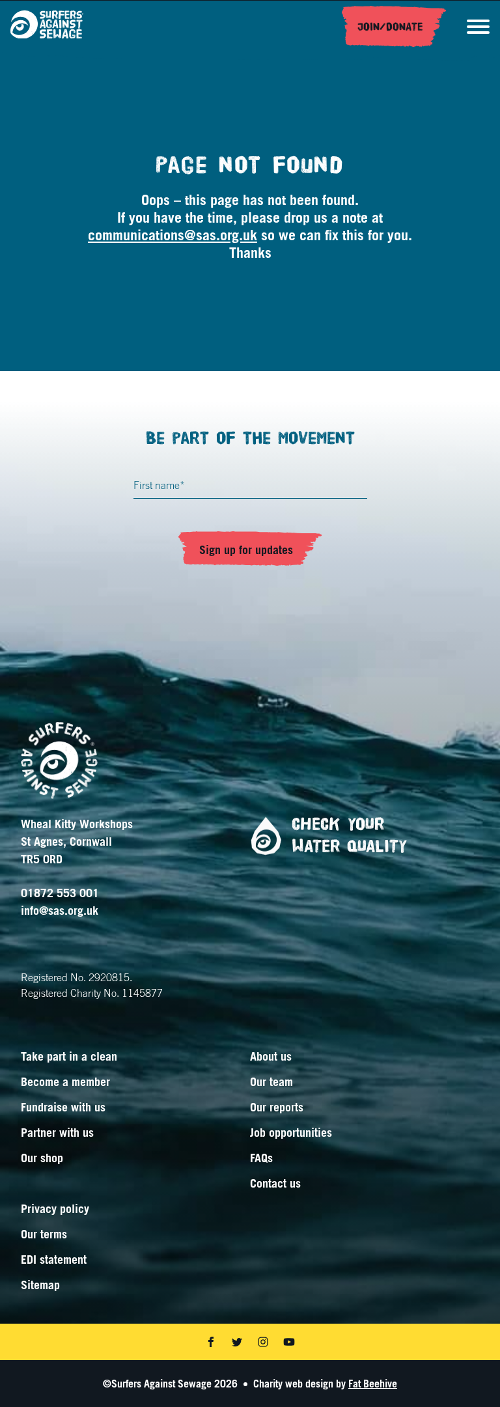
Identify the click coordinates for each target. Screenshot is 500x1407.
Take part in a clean (69, 1056)
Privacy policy (55, 1208)
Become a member (65, 1081)
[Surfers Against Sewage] (46, 26)
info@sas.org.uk (59, 910)
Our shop (42, 1157)
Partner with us (57, 1132)
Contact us (275, 1183)
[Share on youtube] (289, 1342)
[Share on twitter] (237, 1342)
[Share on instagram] (263, 1342)
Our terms (44, 1234)
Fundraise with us (63, 1107)
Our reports (276, 1107)
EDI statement (54, 1259)
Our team (271, 1081)
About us (271, 1056)
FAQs (261, 1157)
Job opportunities (291, 1132)
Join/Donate (390, 27)
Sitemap (40, 1284)
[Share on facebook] (211, 1342)
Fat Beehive (372, 1383)
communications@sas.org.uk (172, 235)
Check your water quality (349, 835)
